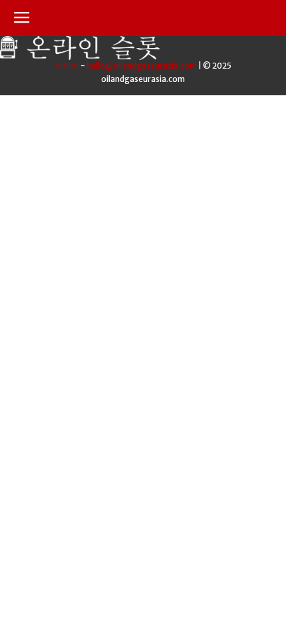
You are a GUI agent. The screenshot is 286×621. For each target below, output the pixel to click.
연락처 (67, 66)
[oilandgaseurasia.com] (80, 56)
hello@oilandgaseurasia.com (141, 66)
